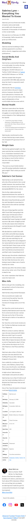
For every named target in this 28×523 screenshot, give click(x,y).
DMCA (15, 518)
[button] (26, 7)
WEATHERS (13, 390)
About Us (5, 516)
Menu (24, 2)
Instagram (12, 457)
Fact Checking (8, 518)
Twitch (22, 72)
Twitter (17, 457)
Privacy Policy (20, 516)
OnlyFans (18, 88)
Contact (12, 516)
